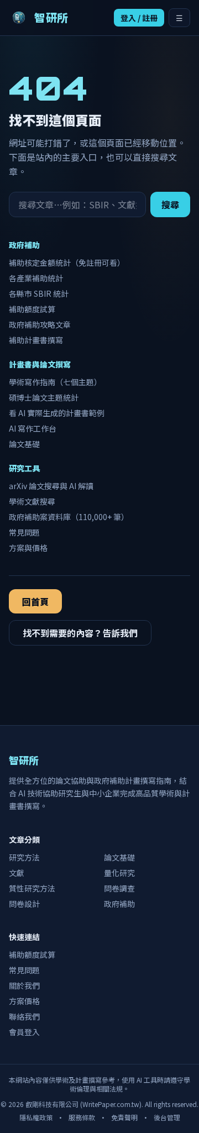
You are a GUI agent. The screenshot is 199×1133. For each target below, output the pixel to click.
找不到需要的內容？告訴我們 (80, 632)
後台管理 (167, 1117)
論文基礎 (24, 443)
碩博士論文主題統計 (43, 397)
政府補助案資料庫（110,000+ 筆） (69, 516)
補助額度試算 (32, 308)
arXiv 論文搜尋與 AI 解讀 (51, 485)
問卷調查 (119, 888)
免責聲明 (124, 1117)
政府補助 (119, 903)
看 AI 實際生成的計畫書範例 (56, 412)
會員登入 (24, 1031)
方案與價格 (28, 547)
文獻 (16, 872)
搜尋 (170, 204)
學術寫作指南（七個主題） (55, 381)
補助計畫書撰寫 (36, 339)
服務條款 (82, 1117)
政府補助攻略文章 (40, 324)
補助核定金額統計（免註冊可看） (67, 262)
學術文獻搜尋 (32, 501)
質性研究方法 (32, 888)
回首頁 (35, 601)
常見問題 (24, 532)
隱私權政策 (36, 1117)
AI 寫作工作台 (32, 428)
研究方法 (24, 857)
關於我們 (24, 985)
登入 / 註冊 (139, 17)
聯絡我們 (24, 1016)
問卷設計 (24, 903)
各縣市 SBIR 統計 (39, 293)
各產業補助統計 (36, 278)
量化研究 (119, 872)
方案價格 (24, 1000)
